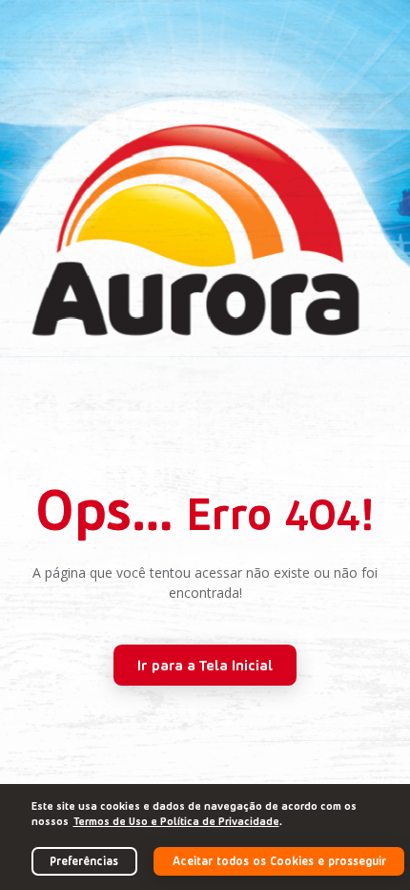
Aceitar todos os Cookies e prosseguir (279, 860)
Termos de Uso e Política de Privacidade (176, 821)
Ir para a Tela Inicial (205, 664)
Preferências (84, 860)
